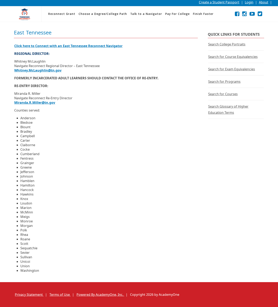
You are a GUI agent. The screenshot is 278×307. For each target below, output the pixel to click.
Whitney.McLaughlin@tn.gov (37, 70)
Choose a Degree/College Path (103, 14)
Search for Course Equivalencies (233, 56)
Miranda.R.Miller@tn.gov (34, 102)
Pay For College (177, 14)
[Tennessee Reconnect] (24, 14)
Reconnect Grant (61, 14)
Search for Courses (223, 94)
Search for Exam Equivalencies (231, 69)
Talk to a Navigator (146, 14)
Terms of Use (60, 294)
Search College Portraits (226, 44)
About (263, 2)
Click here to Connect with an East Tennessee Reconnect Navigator (68, 46)
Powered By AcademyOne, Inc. (100, 294)
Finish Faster (203, 14)
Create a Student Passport (219, 2)
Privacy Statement (29, 294)
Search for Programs (224, 81)
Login (249, 2)
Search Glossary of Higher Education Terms (228, 109)
